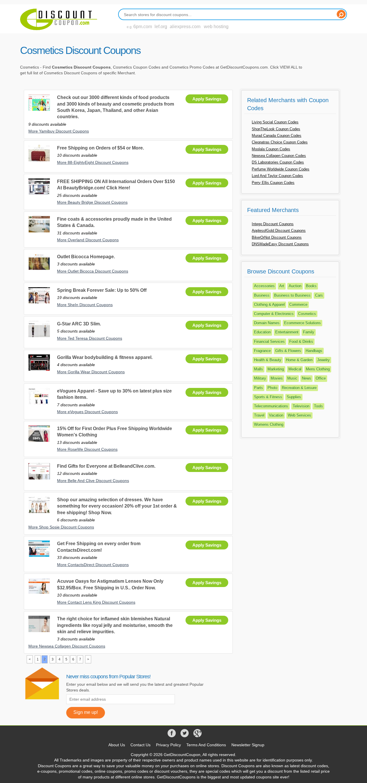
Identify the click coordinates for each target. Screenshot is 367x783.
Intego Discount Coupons (273, 224)
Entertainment (286, 332)
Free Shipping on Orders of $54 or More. (100, 147)
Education (262, 332)
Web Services (299, 415)
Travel (259, 415)
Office (321, 378)
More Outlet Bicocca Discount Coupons (92, 271)
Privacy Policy (168, 745)
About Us (116, 745)
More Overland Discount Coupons (88, 240)
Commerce (298, 304)
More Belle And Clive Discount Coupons (93, 480)
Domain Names (267, 323)
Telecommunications (271, 406)
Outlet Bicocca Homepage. (86, 256)
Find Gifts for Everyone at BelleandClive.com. (106, 466)
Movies (277, 378)
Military (260, 378)
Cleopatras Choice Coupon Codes (280, 142)
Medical (294, 369)
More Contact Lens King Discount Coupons (96, 602)
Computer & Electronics (274, 314)
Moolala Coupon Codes (271, 149)
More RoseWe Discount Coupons (87, 449)
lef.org (161, 26)
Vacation (276, 415)
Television (301, 406)
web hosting (216, 26)
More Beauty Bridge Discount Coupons (92, 202)
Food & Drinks (301, 341)
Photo (272, 388)
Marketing (276, 369)
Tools (318, 406)
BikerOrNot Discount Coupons (277, 237)
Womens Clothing (268, 424)
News (306, 378)
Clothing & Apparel (269, 304)
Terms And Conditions (206, 745)
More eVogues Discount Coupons (87, 411)
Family (308, 332)
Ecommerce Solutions (302, 323)
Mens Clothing (318, 369)
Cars (319, 295)
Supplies (294, 397)
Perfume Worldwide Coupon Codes (280, 169)
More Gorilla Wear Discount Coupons (91, 372)
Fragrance (262, 351)
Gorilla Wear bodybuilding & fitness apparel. (105, 357)
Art (281, 286)
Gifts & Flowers (288, 351)
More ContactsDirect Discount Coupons (93, 564)
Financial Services (269, 341)
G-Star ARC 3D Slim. (79, 323)
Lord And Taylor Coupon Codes (277, 176)
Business (262, 295)
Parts (258, 388)
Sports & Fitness (268, 397)
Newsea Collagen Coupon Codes (279, 156)
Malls (258, 369)
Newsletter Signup (247, 745)
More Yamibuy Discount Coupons (58, 131)
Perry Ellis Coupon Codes (273, 182)
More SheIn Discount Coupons (85, 304)
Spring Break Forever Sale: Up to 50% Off (102, 290)
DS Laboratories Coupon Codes (278, 162)
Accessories (264, 286)
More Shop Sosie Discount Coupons (61, 527)
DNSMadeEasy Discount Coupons (280, 244)
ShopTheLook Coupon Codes (276, 129)
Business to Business (292, 295)
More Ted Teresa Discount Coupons (89, 338)
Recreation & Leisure (299, 388)
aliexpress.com (185, 26)
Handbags (314, 351)
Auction (295, 286)
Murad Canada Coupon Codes (276, 135)
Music (292, 378)
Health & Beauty (267, 360)
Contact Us (140, 745)
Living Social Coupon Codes (275, 122)
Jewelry (323, 360)
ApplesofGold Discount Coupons (279, 230)
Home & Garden (299, 360)
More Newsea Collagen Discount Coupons (66, 646)
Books (311, 286)
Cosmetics (307, 314)
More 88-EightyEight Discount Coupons (92, 162)
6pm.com (142, 26)
